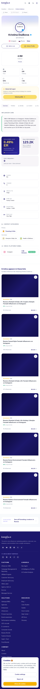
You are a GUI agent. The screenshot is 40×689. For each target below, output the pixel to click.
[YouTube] (6, 547)
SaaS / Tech (5, 639)
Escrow (3, 590)
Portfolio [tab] (13, 105)
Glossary (24, 620)
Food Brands (5, 642)
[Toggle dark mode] (33, 3)
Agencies (4, 604)
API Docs (24, 617)
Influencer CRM (6, 566)
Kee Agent (24, 566)
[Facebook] (14, 547)
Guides (23, 608)
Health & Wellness (26, 238)
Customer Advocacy (7, 577)
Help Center (24, 614)
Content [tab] (30, 105)
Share (6, 12)
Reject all (20, 679)
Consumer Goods (6, 629)
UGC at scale (5, 623)
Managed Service (6, 593)
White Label (4, 584)
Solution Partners (6, 656)
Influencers (11, 9)
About (3, 650)
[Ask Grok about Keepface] (14, 557)
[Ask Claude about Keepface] (6, 557)
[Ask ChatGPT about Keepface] (2, 557)
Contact (3, 653)
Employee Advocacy (7, 580)
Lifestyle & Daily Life (10, 238)
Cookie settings (20, 674)
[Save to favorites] (35, 277)
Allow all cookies (20, 684)
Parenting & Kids (9, 231)
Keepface (3, 9)
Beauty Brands (5, 633)
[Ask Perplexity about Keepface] (17, 557)
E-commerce (5, 626)
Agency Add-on (6, 587)
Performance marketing (8, 620)
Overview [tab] (5, 105)
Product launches (6, 614)
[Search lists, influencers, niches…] (25, 3)
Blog (22, 601)
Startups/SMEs (5, 601)
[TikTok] (21, 547)
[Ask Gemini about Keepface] (10, 557)
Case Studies (25, 604)
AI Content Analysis (27, 572)
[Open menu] (37, 3)
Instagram (13, 41)
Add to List (12, 46)
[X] (17, 547)
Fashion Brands (6, 636)
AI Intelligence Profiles (28, 569)
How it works (25, 611)
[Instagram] (2, 547)
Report (25, 12)
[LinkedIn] (10, 547)
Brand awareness (6, 617)
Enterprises (4, 608)
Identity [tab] (21, 105)
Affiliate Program (6, 574)
